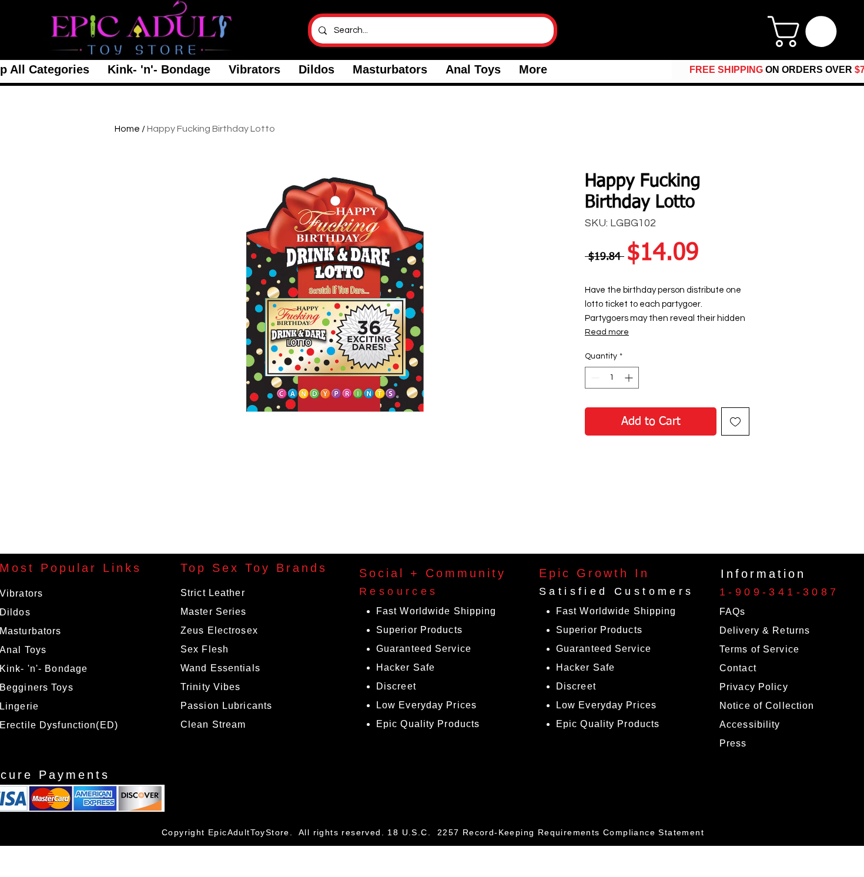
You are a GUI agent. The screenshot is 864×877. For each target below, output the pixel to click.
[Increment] (629, 377)
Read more (607, 332)
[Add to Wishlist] (735, 421)
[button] (158, 69)
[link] (806, 31)
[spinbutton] (611, 377)
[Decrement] (594, 377)
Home (127, 128)
